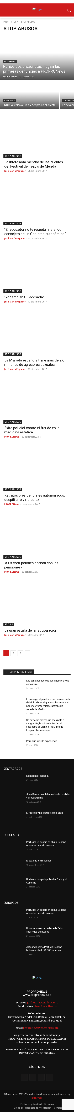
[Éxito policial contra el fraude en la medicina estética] (37, 402)
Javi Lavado (37, 1097)
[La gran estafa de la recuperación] (37, 604)
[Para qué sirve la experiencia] (13, 746)
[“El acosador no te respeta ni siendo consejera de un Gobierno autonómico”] (37, 204)
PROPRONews (11, 436)
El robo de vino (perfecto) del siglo (44, 812)
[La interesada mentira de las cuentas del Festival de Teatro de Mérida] (37, 136)
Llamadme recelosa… (37, 775)
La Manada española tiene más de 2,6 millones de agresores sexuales (34, 362)
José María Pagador (15, 170)
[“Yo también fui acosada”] (37, 271)
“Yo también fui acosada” (24, 297)
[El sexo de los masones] (13, 866)
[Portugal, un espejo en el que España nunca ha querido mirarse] (13, 847)
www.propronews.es (37, 995)
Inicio (6, 21)
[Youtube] (49, 1077)
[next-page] (27, 653)
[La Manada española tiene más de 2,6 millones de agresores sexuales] (37, 334)
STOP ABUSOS (9, 62)
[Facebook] (24, 1077)
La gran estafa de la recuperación (30, 630)
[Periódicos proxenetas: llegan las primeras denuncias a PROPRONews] (37, 57)
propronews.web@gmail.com (41, 1027)
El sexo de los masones (38, 860)
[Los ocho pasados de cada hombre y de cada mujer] (13, 686)
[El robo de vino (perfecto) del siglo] (13, 818)
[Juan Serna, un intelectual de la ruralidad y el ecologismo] (13, 800)
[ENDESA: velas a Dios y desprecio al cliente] (29, 94)
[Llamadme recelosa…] (13, 781)
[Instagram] (32, 1077)
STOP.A (14, 21)
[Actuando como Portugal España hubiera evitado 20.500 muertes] (13, 952)
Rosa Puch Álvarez (45, 1006)
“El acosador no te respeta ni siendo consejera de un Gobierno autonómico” (35, 231)
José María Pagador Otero (42, 1002)
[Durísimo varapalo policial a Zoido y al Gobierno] (13, 885)
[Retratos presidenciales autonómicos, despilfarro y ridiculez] (37, 469)
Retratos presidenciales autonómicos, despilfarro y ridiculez (34, 497)
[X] (41, 1077)
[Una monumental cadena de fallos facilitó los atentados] (13, 934)
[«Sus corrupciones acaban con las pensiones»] (37, 537)
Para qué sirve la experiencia (41, 741)
